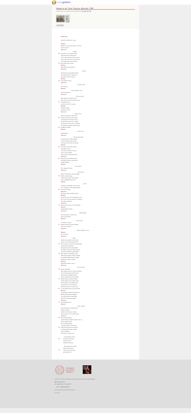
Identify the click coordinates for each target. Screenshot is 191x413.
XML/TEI (86, 11)
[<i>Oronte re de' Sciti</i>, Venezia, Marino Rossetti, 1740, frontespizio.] (68, 18)
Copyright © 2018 (58, 379)
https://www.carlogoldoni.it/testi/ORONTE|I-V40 (71, 11)
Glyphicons (72, 390)
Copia (82, 11)
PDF (90, 11)
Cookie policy (57, 392)
